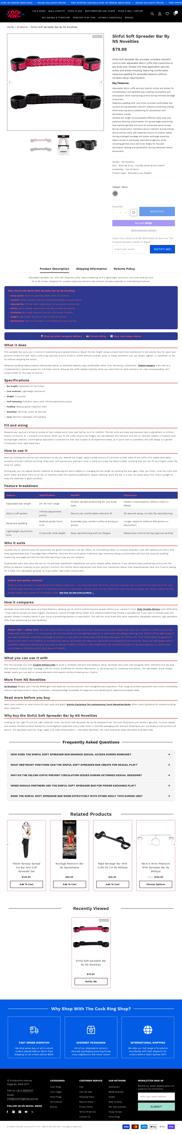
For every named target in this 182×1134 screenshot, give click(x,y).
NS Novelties (128, 162)
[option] (55, 82)
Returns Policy (124, 268)
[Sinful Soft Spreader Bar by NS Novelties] (91, 936)
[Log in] (160, 13)
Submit (156, 1106)
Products (22, 27)
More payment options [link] (143, 230)
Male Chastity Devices (148, 609)
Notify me (91, 981)
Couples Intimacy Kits (44, 665)
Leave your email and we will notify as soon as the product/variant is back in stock (142, 240)
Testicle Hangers (146, 365)
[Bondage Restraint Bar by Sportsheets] (69, 839)
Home (10, 27)
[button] (9, 82)
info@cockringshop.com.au (22, 1098)
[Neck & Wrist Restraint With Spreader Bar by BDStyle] (155, 839)
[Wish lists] (167, 13)
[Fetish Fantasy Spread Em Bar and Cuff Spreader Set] (26, 839)
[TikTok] (20, 1112)
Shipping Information (91, 268)
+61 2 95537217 (24, 1090)
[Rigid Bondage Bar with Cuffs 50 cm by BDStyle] (112, 839)
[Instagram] (14, 1112)
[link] (133, 212)
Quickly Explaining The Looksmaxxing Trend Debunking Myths (99, 704)
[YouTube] (26, 1112)
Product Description (54, 268)
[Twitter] (32, 1112)
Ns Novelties (10, 686)
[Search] (152, 14)
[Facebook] (7, 1112)
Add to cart (26, 884)
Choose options (155, 884)
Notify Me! (162, 249)
